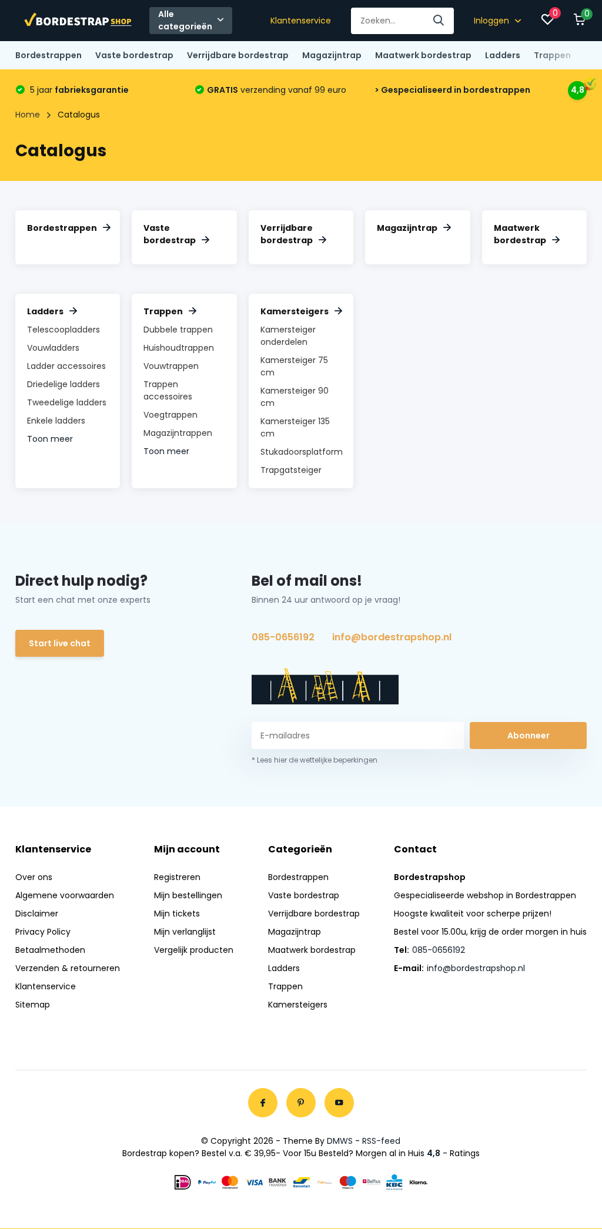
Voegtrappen (170, 415)
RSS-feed (381, 1141)
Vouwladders (53, 348)
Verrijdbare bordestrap (238, 55)
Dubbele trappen (178, 329)
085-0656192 (283, 637)
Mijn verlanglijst (185, 932)
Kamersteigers (294, 311)
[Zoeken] (439, 21)
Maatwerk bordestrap (423, 55)
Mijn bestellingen (188, 895)
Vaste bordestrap (134, 55)
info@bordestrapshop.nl (392, 637)
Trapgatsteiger (291, 470)
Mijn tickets (177, 913)
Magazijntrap (332, 55)
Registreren (177, 877)
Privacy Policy (43, 932)
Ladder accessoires (66, 366)
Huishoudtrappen (178, 348)
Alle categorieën (185, 20)
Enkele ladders (56, 421)
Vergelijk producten (193, 950)
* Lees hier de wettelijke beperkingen (314, 760)
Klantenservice (300, 20)
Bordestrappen (48, 55)
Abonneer (528, 735)
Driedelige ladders (63, 384)
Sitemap (32, 1004)
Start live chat (60, 643)
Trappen (552, 55)
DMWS (340, 1141)
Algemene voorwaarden (64, 895)
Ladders (502, 55)
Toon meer (50, 439)
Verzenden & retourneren (67, 968)
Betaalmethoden (50, 950)
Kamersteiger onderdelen (288, 336)
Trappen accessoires (167, 390)
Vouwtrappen (171, 366)
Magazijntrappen (177, 433)
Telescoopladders (63, 329)
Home (27, 114)
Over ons (33, 877)
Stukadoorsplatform (301, 452)
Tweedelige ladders (66, 402)
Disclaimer (36, 913)
